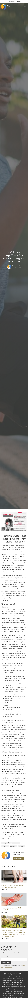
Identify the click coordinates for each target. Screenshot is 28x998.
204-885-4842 (12, 1)
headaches (15, 843)
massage (5, 846)
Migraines (4, 607)
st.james (21, 846)
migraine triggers (7, 672)
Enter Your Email (5, 957)
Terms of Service (8, 967)
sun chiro (13, 846)
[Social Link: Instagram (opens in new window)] (20, 1)
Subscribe (6, 962)
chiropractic (6, 843)
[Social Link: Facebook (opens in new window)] (18, 1)
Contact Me (18, 859)
